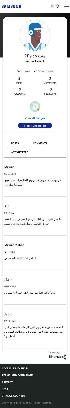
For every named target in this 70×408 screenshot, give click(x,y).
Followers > (19, 91)
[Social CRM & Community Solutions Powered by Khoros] (57, 355)
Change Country (13, 396)
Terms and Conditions (18, 375)
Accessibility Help (15, 368)
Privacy (7, 382)
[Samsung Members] (11, 6)
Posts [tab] (15, 143)
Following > (50, 91)
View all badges (35, 118)
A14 (7, 206)
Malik (8, 280)
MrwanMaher (14, 245)
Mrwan (9, 167)
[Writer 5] (35, 106)
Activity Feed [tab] (19, 152)
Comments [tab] (40, 143)
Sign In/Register (35, 125)
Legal (6, 389)
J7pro (8, 314)
